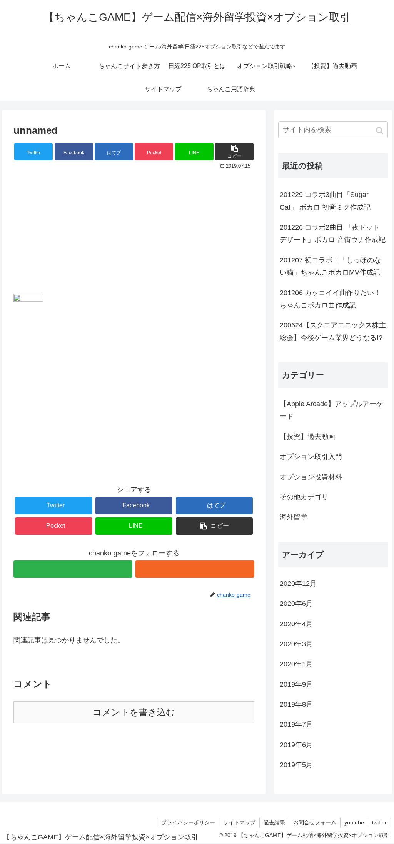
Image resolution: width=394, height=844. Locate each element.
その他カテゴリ (304, 497)
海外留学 (293, 517)
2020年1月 (296, 664)
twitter (379, 822)
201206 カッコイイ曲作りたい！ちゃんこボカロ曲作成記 (330, 299)
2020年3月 (296, 644)
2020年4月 (296, 624)
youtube (354, 822)
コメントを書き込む (134, 712)
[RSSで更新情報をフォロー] (194, 569)
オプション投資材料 (311, 477)
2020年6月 (296, 603)
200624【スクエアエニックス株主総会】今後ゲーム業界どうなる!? (333, 331)
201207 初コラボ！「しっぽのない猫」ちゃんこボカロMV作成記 (330, 266)
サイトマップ (239, 822)
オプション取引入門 (311, 456)
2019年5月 (296, 765)
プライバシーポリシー (188, 822)
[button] (380, 130)
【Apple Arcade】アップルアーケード (331, 410)
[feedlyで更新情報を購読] (72, 569)
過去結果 (274, 822)
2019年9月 (296, 684)
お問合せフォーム (314, 822)
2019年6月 (296, 745)
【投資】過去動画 (307, 436)
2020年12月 (298, 583)
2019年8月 (296, 704)
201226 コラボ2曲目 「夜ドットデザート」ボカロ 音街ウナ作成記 (333, 234)
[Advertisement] (133, 230)
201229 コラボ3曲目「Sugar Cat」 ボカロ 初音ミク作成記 (325, 201)
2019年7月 (296, 724)
